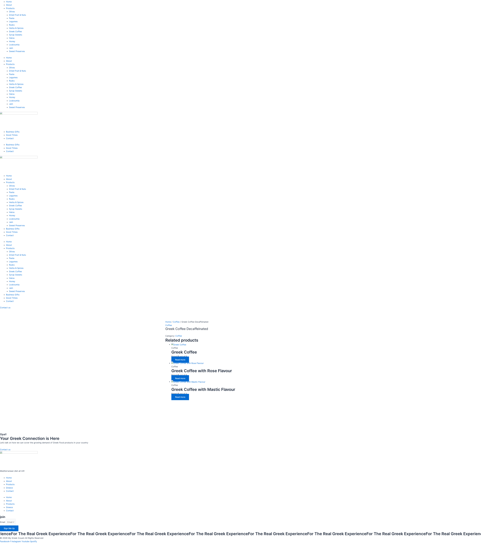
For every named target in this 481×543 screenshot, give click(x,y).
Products (10, 8)
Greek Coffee (15, 31)
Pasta (11, 18)
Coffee (176, 322)
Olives (12, 11)
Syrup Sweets (15, 34)
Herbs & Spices (16, 28)
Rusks (12, 25)
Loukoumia (14, 44)
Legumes (13, 21)
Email (3, 522)
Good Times (12, 135)
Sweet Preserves (17, 51)
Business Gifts (12, 131)
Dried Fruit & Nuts (17, 15)
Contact (10, 138)
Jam (11, 48)
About (9, 5)
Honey (12, 41)
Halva (11, 38)
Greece (9, 487)
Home (9, 1)
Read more (180, 359)
